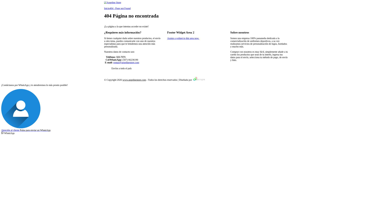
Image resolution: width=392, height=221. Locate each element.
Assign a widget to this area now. (183, 38)
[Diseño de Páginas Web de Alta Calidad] (198, 80)
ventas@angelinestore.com (126, 62)
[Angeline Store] (112, 2)
